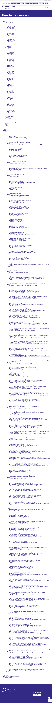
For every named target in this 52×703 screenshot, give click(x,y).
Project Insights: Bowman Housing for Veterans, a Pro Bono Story (22, 251)
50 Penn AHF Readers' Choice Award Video (18, 206)
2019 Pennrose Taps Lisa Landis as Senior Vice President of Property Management (25, 588)
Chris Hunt (10, 112)
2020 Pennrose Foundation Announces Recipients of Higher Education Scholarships (26, 552)
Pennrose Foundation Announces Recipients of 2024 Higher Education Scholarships (26, 425)
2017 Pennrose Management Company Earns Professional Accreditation (23, 658)
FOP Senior (12, 434)
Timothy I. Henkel (11, 26)
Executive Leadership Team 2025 (12, 25)
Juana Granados (11, 71)
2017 (9, 651)
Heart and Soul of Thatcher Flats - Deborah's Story (19, 151)
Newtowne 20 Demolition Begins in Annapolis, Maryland (20, 556)
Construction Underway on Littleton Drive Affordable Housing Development (24, 464)
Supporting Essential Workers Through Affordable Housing (21, 215)
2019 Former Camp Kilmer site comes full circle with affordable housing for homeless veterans (28, 299)
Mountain (8, 117)
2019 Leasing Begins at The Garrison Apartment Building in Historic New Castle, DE (25, 584)
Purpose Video (13, 136)
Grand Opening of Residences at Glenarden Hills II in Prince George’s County (24, 527)
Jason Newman (11, 32)
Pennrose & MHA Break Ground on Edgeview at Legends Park (22, 475)
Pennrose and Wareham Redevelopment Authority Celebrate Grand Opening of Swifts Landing (28, 386)
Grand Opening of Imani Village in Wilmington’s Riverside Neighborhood (23, 490)
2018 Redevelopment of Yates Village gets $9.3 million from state (22, 311)
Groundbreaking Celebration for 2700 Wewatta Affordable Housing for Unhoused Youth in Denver (28, 443)
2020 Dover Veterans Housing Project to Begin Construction (21, 546)
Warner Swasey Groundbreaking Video (17, 351)
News (7, 318)
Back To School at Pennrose (15, 203)
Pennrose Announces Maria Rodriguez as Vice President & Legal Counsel (24, 385)
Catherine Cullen (11, 59)
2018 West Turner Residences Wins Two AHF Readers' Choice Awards (23, 640)
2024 (9, 162)
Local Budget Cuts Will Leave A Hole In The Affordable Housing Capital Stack (24, 291)
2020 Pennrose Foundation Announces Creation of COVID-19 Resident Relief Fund (25, 565)
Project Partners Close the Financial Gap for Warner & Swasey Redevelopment (25, 406)
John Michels (10, 83)
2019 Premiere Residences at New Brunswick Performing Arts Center (23, 252)
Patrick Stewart (11, 92)
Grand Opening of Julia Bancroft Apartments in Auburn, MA (21, 507)
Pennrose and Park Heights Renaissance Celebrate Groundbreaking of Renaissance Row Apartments (29, 571)
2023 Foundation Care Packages (16, 193)
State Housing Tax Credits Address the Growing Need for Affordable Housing (24, 237)
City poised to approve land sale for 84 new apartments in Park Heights (23, 285)
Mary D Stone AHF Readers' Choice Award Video (19, 208)
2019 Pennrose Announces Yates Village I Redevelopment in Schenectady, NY (24, 605)
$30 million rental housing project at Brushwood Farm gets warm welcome (24, 279)
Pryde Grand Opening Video (15, 169)
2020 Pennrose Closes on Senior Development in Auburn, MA (22, 566)
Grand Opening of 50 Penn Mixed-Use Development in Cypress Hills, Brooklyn (25, 485)
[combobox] (15, 3)
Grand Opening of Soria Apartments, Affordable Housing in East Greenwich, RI (25, 381)
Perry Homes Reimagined (15, 164)
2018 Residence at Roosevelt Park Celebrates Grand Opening (21, 623)
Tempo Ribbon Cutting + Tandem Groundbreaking (20, 370)
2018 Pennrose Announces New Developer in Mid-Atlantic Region (22, 636)
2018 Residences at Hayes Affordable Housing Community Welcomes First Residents (26, 643)
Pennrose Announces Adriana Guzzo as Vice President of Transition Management (25, 389)
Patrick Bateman (11, 52)
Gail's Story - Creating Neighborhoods (17, 219)
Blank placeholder (9, 23)
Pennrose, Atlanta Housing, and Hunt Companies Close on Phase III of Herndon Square (26, 369)
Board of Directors (9, 107)
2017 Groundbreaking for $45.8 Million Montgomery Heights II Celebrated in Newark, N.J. (27, 669)
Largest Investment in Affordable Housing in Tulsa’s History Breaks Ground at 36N (25, 421)
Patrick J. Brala (11, 28)
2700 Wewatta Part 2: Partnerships (16, 181)
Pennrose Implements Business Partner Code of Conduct (21, 604)
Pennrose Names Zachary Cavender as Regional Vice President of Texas (23, 456)
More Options (41, 3)
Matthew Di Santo (11, 64)
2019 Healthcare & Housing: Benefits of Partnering (19, 250)
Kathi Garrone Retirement (15, 375)
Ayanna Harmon (11, 102)
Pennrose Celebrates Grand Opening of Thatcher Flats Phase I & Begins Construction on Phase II (28, 427)
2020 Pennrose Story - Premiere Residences (18, 240)
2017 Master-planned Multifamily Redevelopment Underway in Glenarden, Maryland (26, 657)
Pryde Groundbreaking (14, 201)
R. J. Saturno (10, 35)
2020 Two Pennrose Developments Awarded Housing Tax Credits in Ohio (24, 554)
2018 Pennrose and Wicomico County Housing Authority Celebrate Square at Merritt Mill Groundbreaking (30, 649)
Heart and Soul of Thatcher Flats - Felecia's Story (19, 154)
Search (46, 3)
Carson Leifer (10, 79)
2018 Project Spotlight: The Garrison (17, 259)
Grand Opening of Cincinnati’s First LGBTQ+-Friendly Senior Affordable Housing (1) (25, 495)
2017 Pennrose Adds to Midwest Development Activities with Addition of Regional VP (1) (26, 668)
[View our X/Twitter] (38, 695)
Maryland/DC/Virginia (10, 116)
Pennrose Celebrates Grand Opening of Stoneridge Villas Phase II (22, 453)
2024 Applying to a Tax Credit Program (17, 163)
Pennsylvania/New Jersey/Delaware (13, 122)
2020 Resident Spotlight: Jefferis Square (17, 232)
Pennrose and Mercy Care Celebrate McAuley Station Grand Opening (23, 430)
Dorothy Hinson (11, 72)
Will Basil (10, 51)
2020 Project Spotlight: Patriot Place (17, 239)
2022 (9, 194)
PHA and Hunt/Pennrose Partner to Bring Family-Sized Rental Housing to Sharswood (26, 484)
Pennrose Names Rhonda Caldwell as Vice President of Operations (22, 330)
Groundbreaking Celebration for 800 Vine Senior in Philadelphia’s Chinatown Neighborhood (27, 451)
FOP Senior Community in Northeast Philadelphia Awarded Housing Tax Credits (25, 540)
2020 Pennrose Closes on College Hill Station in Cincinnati (21, 549)
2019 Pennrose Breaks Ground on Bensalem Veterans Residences (22, 594)
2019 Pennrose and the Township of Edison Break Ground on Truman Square (24, 585)
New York (8, 119)
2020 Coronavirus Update (15, 562)
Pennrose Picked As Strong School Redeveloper (19, 272)
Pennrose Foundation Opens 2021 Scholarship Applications (21, 518)
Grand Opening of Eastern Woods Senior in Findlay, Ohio (20, 514)
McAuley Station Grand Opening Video (17, 174)
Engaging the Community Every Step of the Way (19, 227)
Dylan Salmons (11, 34)
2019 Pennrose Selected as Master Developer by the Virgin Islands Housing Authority (26, 597)
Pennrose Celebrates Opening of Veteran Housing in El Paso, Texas (22, 502)
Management (8, 103)
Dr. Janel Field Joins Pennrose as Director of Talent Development (22, 398)
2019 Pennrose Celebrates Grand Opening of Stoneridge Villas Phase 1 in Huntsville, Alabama (27, 598)
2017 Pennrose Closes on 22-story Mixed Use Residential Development (23, 653)
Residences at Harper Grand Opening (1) (17, 391)
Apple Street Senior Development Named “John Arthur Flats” (22, 530)
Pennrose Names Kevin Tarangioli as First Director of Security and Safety (23, 367)
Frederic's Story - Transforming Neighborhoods (19, 213)
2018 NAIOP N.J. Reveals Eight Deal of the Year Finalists (20, 309)
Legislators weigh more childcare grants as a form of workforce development (24, 263)
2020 (9, 229)
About (5, 21)
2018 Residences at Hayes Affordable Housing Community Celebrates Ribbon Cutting (26, 639)
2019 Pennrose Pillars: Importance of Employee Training (20, 244)
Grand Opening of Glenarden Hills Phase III (18, 424)
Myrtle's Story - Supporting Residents (17, 220)
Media (7, 260)
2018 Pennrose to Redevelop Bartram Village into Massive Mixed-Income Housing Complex (27, 310)
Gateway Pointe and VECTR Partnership (17, 216)
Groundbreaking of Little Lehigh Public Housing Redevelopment (22, 501)
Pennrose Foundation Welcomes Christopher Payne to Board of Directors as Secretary (26, 348)
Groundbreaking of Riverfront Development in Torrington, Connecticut (23, 535)
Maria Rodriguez (11, 33)
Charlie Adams (11, 27)
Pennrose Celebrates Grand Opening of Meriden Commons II (21, 607)
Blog (7, 131)
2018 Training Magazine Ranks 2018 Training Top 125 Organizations (22, 308)
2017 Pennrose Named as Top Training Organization (20, 656)
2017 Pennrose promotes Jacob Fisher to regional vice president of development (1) (26, 659)
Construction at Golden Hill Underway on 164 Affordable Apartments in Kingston (25, 428)
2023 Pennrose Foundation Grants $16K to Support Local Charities (22, 476)
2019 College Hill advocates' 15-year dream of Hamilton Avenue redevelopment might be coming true (29, 296)
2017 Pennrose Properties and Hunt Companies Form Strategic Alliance (23, 670)
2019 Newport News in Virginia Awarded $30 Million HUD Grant (22, 579)
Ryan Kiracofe (10, 78)
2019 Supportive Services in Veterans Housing (18, 248)
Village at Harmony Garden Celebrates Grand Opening (20, 452)
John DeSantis (11, 39)
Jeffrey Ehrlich (11, 66)
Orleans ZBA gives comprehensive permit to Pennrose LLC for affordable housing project (27, 278)
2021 (9, 209)
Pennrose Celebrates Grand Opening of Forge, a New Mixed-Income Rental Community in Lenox (28, 355)
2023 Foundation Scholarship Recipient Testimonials (20, 192)
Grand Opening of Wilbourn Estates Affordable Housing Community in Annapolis (25, 489)
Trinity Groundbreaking (14, 373)
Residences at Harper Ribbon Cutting (17, 157)
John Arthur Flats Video (14, 176)
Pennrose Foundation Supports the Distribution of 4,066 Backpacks (23, 426)
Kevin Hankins (11, 42)
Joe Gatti (10, 68)
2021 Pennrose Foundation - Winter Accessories (19, 212)
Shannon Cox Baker (12, 58)
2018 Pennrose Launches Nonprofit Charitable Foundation (21, 618)
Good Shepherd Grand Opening (16, 334)
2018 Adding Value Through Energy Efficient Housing (20, 258)
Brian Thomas (11, 93)
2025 (9, 143)
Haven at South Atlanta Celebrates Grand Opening (19, 446)
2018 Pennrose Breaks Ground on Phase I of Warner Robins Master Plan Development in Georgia (28, 644)
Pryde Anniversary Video (14, 150)
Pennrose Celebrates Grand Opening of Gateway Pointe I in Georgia (23, 606)
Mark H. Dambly (11, 110)
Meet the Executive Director (15, 354)
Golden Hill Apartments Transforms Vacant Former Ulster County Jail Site (24, 404)
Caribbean (8, 125)
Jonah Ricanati (11, 85)
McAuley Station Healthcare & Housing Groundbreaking (20, 200)
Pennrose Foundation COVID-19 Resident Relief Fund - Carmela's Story (23, 234)
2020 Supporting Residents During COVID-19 (18, 233)
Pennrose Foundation (10, 22)
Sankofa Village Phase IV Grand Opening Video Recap (20, 142)
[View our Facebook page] (34, 695)
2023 (9, 175)
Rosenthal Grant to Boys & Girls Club (17, 171)
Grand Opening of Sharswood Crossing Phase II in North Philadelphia (23, 450)
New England (8, 118)
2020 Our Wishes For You (15, 231)
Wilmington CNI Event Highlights (16, 186)
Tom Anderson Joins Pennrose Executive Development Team (22, 522)
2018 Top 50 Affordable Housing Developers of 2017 (20, 624)
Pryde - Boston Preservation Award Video (18, 161)
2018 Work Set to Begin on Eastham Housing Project (20, 316)
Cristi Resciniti (10, 45)
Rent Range (31, 3)
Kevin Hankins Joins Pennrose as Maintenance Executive (21, 517)
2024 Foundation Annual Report (16, 368)
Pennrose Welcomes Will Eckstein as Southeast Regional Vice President (23, 366)
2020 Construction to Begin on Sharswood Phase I (19, 523)
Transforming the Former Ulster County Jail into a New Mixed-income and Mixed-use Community (28, 168)
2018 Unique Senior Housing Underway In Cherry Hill (20, 312)
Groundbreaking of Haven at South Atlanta (18, 515)
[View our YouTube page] (40, 695)
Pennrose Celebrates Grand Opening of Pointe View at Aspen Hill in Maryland (24, 608)
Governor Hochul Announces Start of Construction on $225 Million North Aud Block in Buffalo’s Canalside (30, 350)
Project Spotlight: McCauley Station (16, 205)
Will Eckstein (10, 65)
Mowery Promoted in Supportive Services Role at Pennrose (21, 567)
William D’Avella (11, 61)
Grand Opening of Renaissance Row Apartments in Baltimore (21, 483)
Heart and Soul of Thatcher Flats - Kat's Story (18, 155)
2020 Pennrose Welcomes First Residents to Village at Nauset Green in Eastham (25, 560)
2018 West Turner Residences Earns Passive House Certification (22, 632)
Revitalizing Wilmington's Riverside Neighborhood (19, 167)
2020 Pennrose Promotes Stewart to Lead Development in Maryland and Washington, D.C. (27, 509)
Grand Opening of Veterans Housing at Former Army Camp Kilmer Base (23, 542)
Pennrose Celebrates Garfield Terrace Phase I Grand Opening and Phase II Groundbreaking (27, 392)
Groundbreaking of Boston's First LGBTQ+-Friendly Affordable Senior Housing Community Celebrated (29, 486)
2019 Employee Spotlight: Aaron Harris (17, 246)
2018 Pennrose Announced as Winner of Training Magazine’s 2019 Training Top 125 (25, 645)
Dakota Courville (11, 100)
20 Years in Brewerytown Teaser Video (17, 340)
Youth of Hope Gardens (14, 199)
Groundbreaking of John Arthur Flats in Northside (19, 516)
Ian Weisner (10, 98)
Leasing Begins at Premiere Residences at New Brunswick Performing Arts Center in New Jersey (28, 601)
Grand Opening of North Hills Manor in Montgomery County (21, 497)
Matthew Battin (11, 53)
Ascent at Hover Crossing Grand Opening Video (19, 138)
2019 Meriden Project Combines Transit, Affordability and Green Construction (24, 298)
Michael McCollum (11, 81)
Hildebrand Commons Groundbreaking (17, 383)
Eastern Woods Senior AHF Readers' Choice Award (19, 207)
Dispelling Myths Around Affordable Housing (18, 196)
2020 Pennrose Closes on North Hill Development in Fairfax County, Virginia (24, 550)
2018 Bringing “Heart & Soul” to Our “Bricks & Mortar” (20, 254)
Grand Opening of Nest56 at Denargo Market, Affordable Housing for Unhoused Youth (26, 418)
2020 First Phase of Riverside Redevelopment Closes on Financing (22, 575)
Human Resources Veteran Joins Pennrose (18, 555)
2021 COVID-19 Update (14, 510)
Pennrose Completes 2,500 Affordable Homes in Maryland (21, 408)
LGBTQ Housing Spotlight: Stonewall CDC (18, 184)
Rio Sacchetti (10, 86)
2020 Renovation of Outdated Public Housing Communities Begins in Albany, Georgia (26, 553)
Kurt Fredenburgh (11, 40)
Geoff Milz (10, 84)
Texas (7, 124)
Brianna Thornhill (11, 94)
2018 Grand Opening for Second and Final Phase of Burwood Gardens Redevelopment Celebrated (28, 627)
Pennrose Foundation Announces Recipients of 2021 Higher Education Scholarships (26, 536)
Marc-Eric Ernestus (11, 99)
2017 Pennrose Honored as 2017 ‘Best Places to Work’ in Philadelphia (23, 666)
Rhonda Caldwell (11, 104)
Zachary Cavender (11, 54)
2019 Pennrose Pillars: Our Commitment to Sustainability (21, 245)
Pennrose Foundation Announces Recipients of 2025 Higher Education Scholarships (26, 380)
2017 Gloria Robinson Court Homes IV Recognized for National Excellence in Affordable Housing (28, 663)
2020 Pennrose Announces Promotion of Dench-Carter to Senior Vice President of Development (28, 574)
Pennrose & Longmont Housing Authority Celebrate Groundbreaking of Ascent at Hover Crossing (28, 433)
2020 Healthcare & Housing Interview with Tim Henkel (20, 238)
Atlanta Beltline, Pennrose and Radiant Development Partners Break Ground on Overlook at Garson (29, 353)
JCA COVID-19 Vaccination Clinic (16, 221)
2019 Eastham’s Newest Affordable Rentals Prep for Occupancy (22, 302)
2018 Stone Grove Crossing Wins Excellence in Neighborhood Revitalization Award (25, 625)
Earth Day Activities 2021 (14, 224)
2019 (9, 295)
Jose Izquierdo (11, 73)
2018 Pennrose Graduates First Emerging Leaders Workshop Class (22, 650)
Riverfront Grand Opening (15, 494)
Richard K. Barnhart (11, 109)
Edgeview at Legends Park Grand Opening (18, 372)
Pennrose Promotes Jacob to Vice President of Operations (21, 520)
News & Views (6, 130)
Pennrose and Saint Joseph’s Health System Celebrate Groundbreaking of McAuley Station (27, 488)
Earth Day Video (13, 177)
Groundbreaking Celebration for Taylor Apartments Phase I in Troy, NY (23, 445)
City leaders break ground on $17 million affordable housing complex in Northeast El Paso (27, 277)
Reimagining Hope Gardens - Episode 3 (17, 226)
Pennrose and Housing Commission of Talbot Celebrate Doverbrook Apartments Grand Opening (28, 402)
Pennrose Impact (7, 128)
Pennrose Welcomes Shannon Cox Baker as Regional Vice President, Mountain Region (26, 479)
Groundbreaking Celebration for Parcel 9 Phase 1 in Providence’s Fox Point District (25, 457)
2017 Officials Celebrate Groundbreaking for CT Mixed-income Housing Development (26, 664)
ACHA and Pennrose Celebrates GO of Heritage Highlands (21, 470)
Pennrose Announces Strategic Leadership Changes (20, 478)
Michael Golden (11, 70)
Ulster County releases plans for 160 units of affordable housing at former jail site (25, 292)
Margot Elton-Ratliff (12, 29)
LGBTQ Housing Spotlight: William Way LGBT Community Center (22, 182)
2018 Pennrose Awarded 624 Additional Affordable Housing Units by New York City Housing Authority (29, 630)
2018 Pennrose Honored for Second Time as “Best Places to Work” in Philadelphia (25, 633)
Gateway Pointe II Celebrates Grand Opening (18, 482)
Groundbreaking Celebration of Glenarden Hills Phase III (20, 444)
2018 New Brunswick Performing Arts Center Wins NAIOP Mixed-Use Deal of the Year (26, 626)
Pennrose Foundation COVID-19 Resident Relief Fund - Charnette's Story (23, 235)
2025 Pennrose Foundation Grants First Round (19, 382)
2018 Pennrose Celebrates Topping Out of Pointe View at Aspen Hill (23, 642)
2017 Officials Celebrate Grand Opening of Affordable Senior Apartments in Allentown (26, 662)
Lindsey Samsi (11, 87)
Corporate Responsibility (8, 674)
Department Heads (9, 38)
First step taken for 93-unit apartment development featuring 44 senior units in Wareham (27, 287)
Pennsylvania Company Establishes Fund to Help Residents (21, 289)
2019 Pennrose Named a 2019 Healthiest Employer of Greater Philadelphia (24, 589)
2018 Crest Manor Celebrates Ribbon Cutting (18, 631)
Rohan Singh (10, 90)
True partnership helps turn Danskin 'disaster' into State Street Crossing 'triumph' (25, 280)
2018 (9, 253)
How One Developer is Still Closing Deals (18, 286)
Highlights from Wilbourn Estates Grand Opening (19, 202)
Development (8, 47)
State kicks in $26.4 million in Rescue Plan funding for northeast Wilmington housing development (28, 283)
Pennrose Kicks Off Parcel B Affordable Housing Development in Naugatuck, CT (25, 400)
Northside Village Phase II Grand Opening (18, 471)
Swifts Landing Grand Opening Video (17, 156)
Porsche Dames (11, 60)
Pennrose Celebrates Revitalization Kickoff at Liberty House (21, 415)
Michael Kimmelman (12, 77)
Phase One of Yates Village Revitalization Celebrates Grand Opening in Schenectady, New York (27, 521)
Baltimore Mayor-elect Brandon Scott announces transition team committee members (26, 293)
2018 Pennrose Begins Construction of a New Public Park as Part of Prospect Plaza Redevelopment (29, 637)
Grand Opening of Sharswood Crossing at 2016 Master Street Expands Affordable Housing (27, 492)
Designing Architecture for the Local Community (19, 195)
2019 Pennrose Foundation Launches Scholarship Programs (21, 582)
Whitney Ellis (10, 67)
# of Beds (36, 3)
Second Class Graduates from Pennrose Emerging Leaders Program (23, 610)
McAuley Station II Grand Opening (16, 405)
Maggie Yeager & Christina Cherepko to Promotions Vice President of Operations (25, 388)
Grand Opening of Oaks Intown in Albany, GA (18, 541)
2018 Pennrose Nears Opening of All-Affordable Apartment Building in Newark (25, 317)
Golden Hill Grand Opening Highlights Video (18, 160)
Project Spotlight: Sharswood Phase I (17, 214)
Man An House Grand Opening (16, 149)
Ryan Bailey (10, 49)
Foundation (8, 671)
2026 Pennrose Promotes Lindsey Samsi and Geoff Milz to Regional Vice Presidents (26, 321)
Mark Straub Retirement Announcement (18, 573)
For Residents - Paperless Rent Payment (12, 676)
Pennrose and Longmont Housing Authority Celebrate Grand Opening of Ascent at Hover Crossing (28, 323)
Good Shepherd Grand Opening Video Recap (18, 349)
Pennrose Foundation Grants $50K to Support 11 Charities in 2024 (22, 439)
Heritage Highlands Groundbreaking (17, 491)
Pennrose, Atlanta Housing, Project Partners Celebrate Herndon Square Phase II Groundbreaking (28, 409)
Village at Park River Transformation (17, 228)
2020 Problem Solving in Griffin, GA (17, 241)
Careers (5, 129)
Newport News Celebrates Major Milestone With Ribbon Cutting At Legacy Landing (26, 376)
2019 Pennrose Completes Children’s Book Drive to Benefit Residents (23, 595)
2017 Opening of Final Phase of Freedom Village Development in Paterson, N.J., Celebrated (27, 655)
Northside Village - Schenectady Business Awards (19, 190)
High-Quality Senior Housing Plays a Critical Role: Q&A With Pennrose (23, 290)
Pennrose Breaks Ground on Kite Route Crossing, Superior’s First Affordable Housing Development (29, 324)
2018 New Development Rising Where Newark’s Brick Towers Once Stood (24, 315)
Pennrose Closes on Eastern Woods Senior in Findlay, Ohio (21, 572)
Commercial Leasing (8, 677)
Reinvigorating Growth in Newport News (17, 387)
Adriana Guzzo (11, 41)
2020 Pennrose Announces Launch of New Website (20, 576)
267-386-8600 (38, 692)
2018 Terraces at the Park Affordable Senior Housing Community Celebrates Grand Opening (27, 646)
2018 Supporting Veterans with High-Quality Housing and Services (22, 257)
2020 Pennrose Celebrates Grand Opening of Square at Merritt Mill (22, 561)
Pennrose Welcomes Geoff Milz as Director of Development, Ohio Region (24, 496)
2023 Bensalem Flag (14, 189)
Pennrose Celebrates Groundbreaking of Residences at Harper (22, 414)
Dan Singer (10, 113)
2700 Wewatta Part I (14, 180)
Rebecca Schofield (11, 89)
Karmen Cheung (11, 55)
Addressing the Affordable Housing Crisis (18, 137)
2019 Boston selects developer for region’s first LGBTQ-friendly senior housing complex (26, 304)
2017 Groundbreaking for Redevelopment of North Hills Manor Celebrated (24, 665)
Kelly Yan (10, 96)
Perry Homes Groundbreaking (16, 170)
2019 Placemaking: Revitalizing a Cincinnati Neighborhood (21, 305)
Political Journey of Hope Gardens (16, 222)
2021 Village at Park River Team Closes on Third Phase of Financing (22, 511)
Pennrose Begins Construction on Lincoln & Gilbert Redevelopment (23, 449)
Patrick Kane (10, 74)
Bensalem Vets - (13, 225)
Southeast (8, 123)
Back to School (13, 188)
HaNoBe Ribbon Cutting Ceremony (17, 498)
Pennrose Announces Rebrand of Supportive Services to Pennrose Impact (24, 463)
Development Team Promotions (16, 322)
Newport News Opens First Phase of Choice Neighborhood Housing (23, 505)
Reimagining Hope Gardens (15, 218)
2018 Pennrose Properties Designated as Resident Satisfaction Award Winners (25, 614)
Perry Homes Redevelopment (16, 148)
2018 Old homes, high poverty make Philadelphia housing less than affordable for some (26, 314)
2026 (9, 132)
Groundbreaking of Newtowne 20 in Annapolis (19, 529)
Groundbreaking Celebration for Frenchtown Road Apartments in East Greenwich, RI (26, 469)
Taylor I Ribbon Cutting (14, 374)
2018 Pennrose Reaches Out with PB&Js (17, 629)
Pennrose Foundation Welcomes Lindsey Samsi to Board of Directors (23, 379)
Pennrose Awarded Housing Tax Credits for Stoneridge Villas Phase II (23, 569)
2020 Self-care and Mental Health (16, 563)
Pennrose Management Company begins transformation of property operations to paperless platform (29, 411)
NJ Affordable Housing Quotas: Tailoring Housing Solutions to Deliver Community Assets (27, 144)
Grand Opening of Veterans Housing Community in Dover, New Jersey (23, 537)
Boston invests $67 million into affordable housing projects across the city (24, 267)
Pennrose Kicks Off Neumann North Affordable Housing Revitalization (23, 399)
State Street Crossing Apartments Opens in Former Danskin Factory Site (23, 534)
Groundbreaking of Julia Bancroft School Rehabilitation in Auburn (22, 528)
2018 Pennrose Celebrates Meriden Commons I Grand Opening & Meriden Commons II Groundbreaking (29, 638)
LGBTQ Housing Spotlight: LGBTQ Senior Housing (19, 183)
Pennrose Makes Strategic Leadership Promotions (19, 472)
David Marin (10, 80)
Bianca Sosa (10, 91)
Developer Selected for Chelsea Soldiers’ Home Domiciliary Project (22, 282)
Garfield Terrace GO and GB (15, 158)
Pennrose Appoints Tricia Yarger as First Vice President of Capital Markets (24, 417)
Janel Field (10, 46)
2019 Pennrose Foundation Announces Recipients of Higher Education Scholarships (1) (26, 591)
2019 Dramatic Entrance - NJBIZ (16, 303)
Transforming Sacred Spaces (15, 135)
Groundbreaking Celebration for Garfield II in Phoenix (20, 473)
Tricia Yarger (10, 36)
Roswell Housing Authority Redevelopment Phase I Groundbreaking (23, 401)
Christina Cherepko (11, 105)
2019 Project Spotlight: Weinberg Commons (18, 247)
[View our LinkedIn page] (36, 695)
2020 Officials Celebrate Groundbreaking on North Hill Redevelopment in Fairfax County (26, 568)
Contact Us (6, 675)
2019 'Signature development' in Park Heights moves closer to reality (23, 297)
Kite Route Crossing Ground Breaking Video (18, 141)
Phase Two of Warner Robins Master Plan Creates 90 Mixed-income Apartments (25, 559)
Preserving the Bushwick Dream (16, 187)
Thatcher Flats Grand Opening (16, 173)
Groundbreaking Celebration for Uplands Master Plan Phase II (22, 447)
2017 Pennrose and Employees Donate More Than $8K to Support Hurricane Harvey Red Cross (28, 652)
